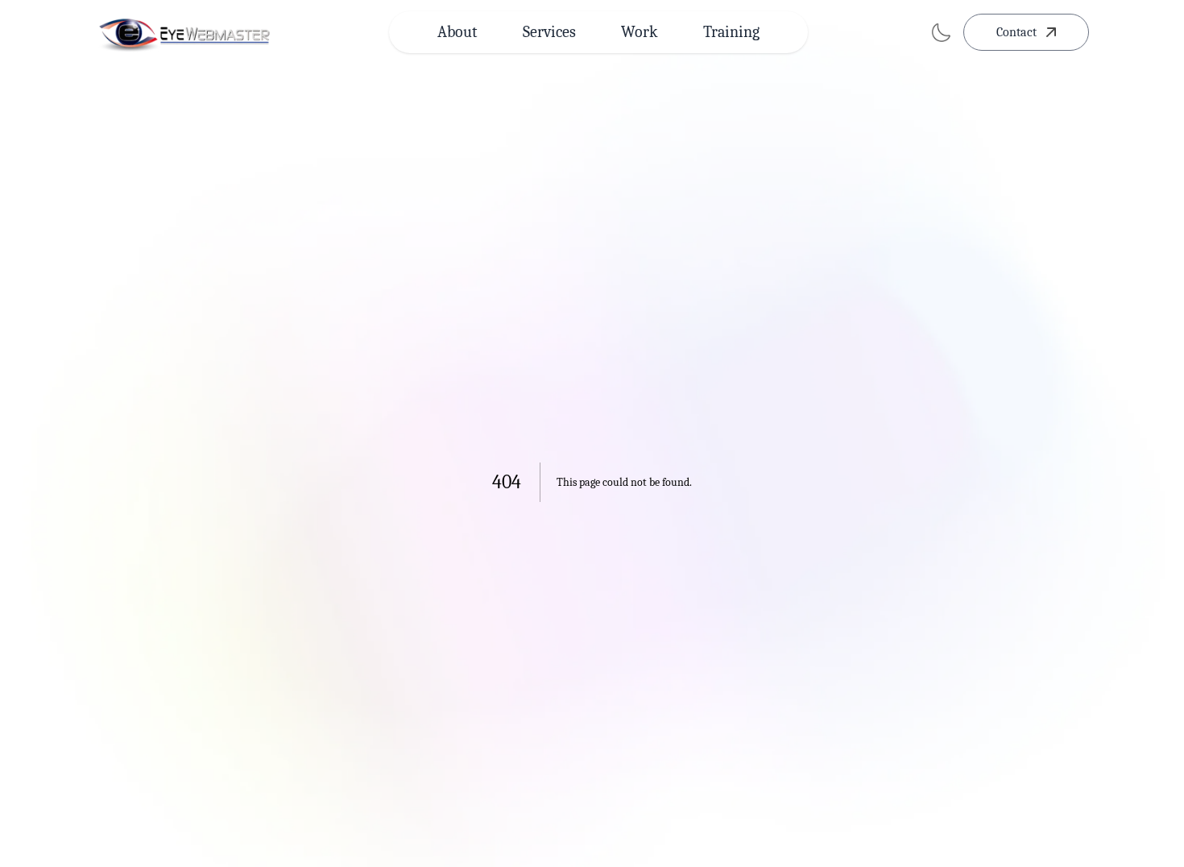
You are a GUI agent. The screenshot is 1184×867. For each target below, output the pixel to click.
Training (731, 32)
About (457, 32)
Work (639, 32)
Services (549, 32)
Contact (1016, 32)
